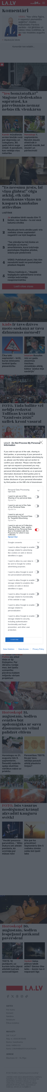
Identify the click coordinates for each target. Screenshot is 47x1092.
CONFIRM (14, 639)
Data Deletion (8, 649)
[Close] (41, 443)
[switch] (37, 497)
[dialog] (23, 546)
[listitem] (23, 490)
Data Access (23, 649)
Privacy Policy (38, 649)
